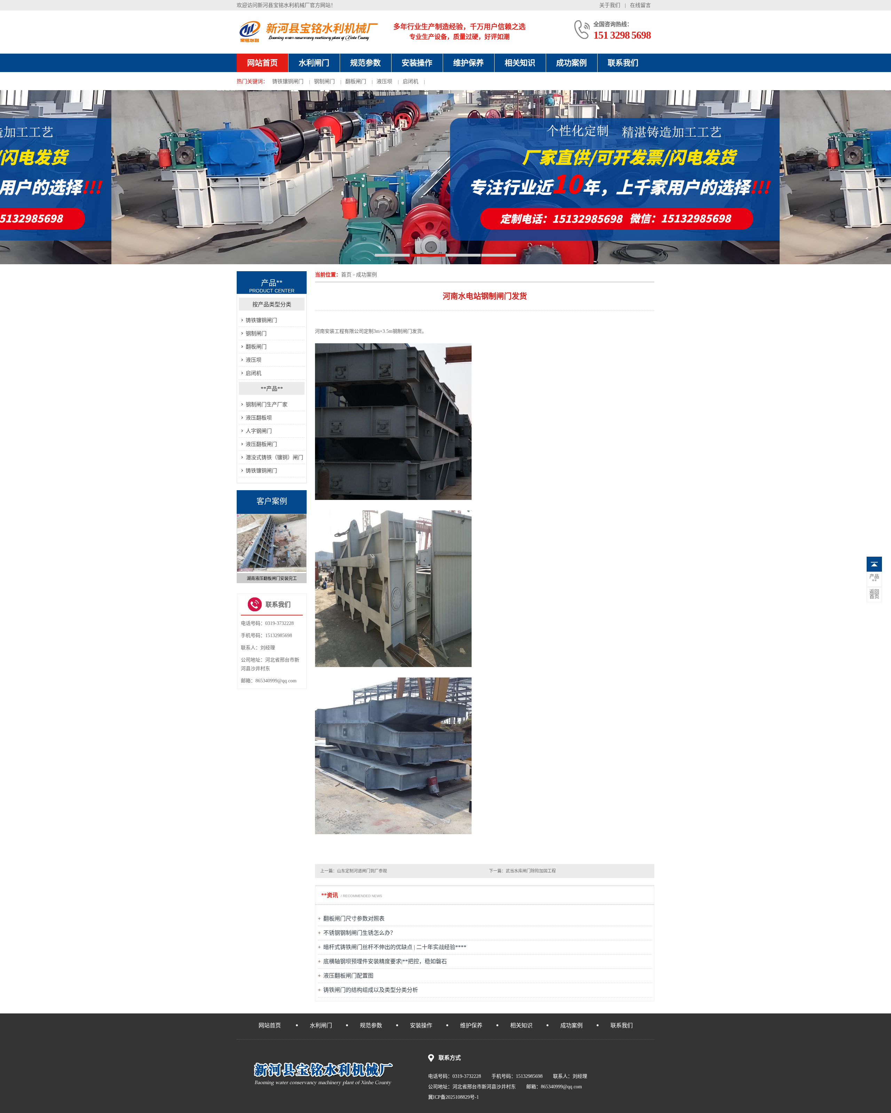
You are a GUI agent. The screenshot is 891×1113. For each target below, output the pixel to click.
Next (303, 545)
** (874, 579)
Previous (240, 545)
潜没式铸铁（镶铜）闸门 (274, 457)
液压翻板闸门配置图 (348, 976)
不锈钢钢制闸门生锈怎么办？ (359, 933)
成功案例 (571, 62)
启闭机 (410, 81)
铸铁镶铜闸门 (287, 81)
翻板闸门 (355, 81)
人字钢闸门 (259, 431)
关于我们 (609, 5)
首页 (346, 274)
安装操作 (417, 62)
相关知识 (520, 62)
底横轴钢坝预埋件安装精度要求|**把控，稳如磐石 (385, 961)
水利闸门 (314, 62)
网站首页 (262, 62)
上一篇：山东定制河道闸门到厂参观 (353, 871)
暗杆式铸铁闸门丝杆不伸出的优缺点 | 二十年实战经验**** (394, 947)
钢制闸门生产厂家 (266, 404)
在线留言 (640, 5)
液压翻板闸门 (261, 444)
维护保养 (468, 62)
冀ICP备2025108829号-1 (453, 1097)
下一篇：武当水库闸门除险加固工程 (522, 871)
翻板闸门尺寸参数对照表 (354, 919)
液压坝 (384, 81)
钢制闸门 (324, 81)
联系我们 (623, 62)
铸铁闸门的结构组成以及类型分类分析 (370, 990)
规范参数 (365, 62)
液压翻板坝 (259, 418)
